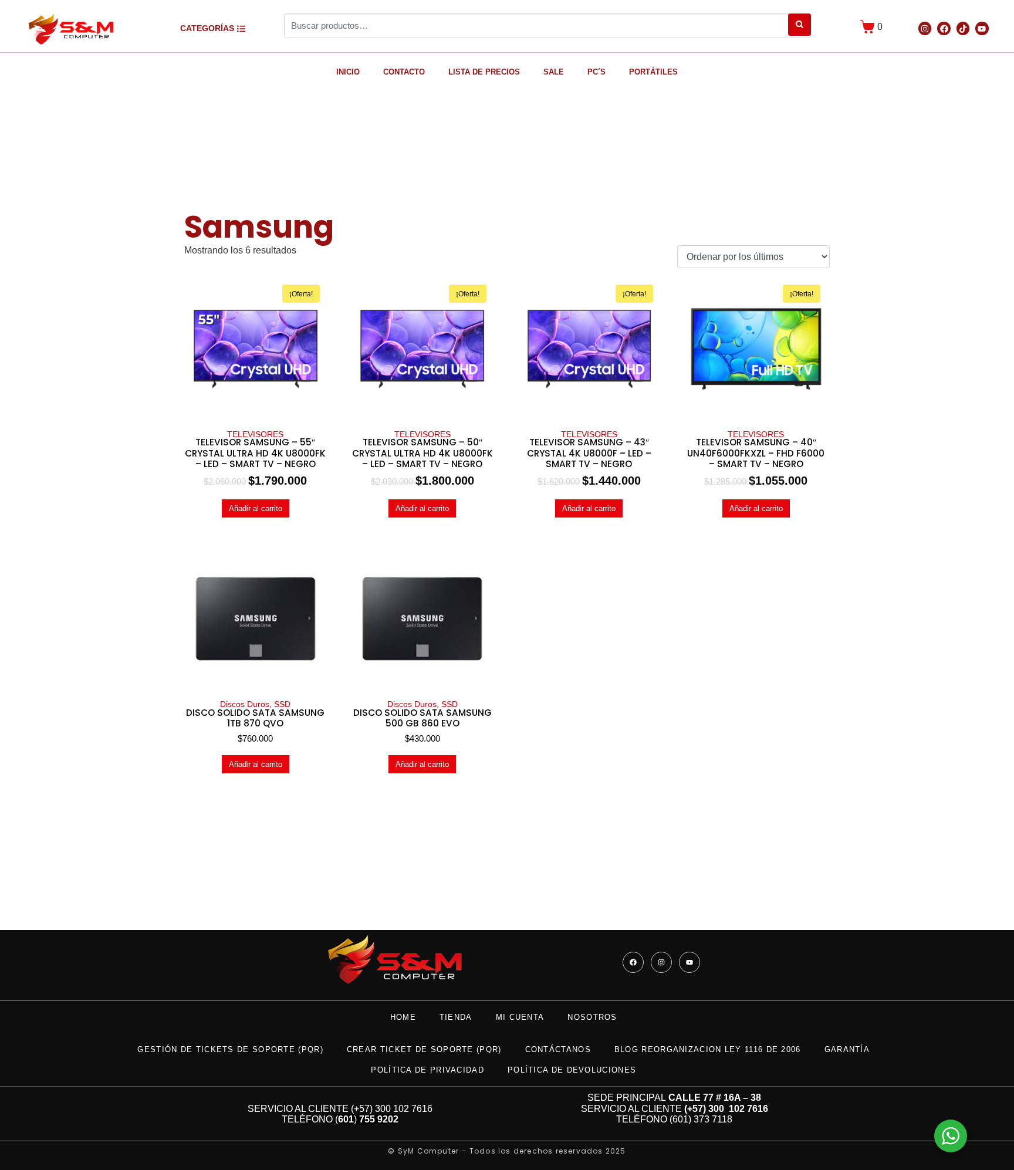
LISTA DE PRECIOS (484, 71)
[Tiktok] (962, 28)
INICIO (348, 71)
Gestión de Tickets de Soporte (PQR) (230, 1049)
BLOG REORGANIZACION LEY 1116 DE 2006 (707, 1049)
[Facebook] (943, 28)
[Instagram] (924, 28)
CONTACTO (404, 71)
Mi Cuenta (520, 1017)
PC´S (596, 71)
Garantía (847, 1049)
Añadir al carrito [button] (255, 508)
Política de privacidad (427, 1070)
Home (403, 1017)
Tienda (456, 1017)
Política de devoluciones (572, 1070)
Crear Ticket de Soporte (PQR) (424, 1049)
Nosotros (592, 1017)
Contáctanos (558, 1049)
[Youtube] (981, 28)
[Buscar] (799, 24)
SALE (553, 71)
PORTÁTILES (653, 71)
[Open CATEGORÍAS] (241, 28)
